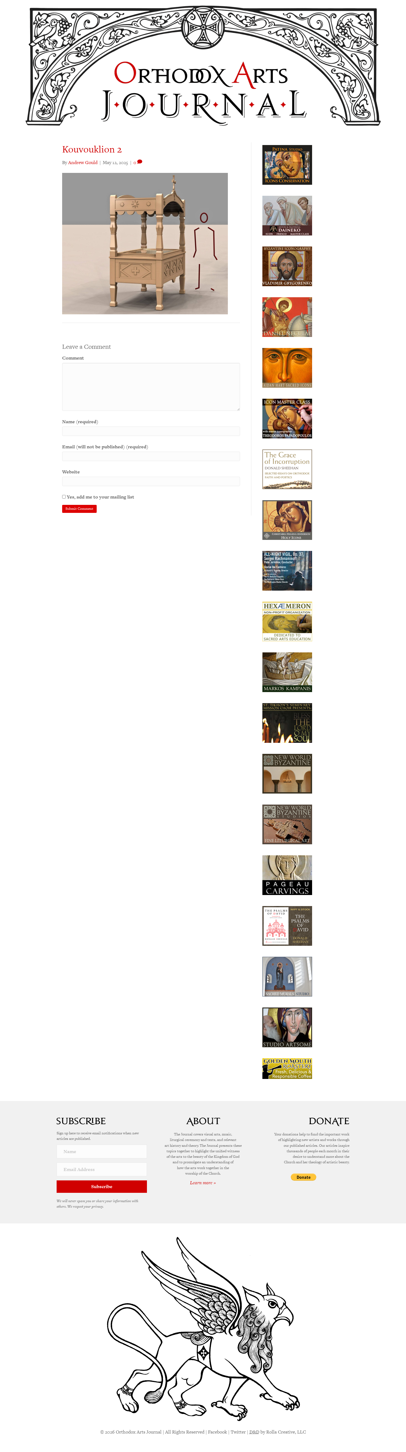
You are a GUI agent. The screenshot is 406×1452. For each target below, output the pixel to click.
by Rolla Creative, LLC (277, 1432)
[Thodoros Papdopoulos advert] (287, 418)
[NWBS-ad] (287, 824)
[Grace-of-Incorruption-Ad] (287, 468)
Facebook (217, 1432)
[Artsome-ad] (287, 1027)
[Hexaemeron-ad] (287, 621)
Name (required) (80, 421)
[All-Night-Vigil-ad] (287, 570)
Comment (73, 358)
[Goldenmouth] (287, 1068)
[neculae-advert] (287, 316)
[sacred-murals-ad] (287, 976)
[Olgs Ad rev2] (287, 164)
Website (71, 471)
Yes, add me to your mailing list (100, 497)
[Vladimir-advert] (287, 265)
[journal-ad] (287, 874)
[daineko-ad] (287, 215)
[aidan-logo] (287, 367)
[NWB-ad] (287, 773)
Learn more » (203, 1182)
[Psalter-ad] (287, 925)
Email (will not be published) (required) (105, 446)
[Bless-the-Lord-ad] (287, 722)
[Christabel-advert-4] (287, 519)
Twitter (238, 1432)
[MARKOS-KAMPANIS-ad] (287, 671)
